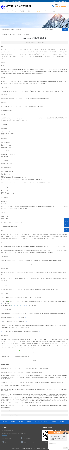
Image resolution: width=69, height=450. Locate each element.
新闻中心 (30, 11)
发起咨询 (65, 447)
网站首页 (6, 11)
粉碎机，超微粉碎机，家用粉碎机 (14, 29)
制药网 (25, 433)
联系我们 (65, 1)
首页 (9, 34)
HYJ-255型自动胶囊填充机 (12, 415)
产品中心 (22, 11)
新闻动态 (29, 421)
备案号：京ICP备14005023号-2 (39, 448)
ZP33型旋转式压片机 (10, 410)
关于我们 (14, 11)
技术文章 (39, 11)
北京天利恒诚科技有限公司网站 (13, 1)
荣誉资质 (47, 11)
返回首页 (55, 1)
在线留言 (60, 1)
